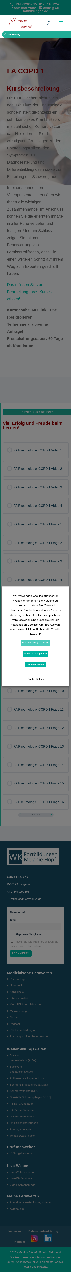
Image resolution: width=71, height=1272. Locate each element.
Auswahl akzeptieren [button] (35, 653)
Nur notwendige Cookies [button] (35, 642)
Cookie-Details (36, 679)
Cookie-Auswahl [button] (35, 664)
